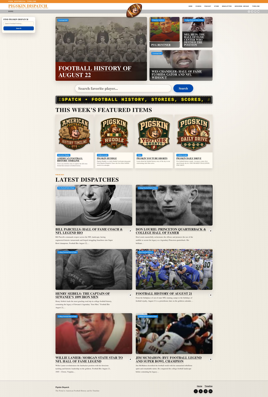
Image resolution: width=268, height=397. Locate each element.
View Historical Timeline (22, 1)
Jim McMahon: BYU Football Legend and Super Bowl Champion (169, 359)
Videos (198, 6)
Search (183, 88)
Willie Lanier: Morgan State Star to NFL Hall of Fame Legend (89, 359)
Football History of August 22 (94, 71)
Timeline (256, 6)
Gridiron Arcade (242, 6)
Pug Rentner (161, 45)
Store (216, 6)
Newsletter (227, 6)
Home (190, 6)
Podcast (207, 6)
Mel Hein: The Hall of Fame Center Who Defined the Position (194, 39)
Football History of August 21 (164, 293)
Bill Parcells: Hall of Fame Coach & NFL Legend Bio (89, 231)
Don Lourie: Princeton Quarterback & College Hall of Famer (171, 231)
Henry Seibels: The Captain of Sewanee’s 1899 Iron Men (82, 295)
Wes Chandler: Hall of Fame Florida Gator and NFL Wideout (177, 74)
